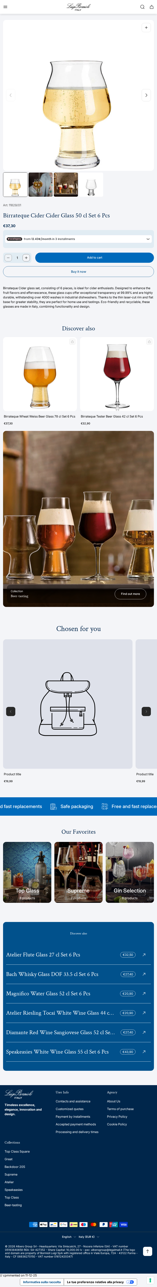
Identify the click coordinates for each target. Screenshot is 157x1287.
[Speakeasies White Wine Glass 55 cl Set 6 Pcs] (78, 1051)
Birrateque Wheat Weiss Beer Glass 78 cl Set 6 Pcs (39, 416)
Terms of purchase (120, 1109)
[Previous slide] (10, 95)
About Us (113, 1101)
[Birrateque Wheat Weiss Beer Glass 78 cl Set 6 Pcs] (40, 374)
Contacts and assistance (73, 1101)
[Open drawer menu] (5, 6)
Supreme (11, 1174)
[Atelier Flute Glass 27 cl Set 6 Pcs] (78, 954)
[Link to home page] (19, 1094)
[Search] (142, 7)
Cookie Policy (117, 1124)
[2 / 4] (40, 184)
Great (8, 1159)
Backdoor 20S (15, 1167)
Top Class (12, 1197)
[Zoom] (146, 27)
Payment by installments (73, 1116)
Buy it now (78, 271)
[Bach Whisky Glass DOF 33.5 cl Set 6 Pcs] (78, 974)
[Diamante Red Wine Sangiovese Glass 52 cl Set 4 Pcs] (78, 1032)
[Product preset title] (67, 704)
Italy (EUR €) (87, 1236)
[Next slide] (146, 95)
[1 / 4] (15, 184)
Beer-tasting (13, 1205)
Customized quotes (69, 1109)
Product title (12, 774)
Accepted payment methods (76, 1124)
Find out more (130, 594)
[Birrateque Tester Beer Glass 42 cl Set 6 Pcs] (117, 374)
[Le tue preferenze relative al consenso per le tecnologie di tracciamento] (150, 1280)
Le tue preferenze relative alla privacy (95, 1282)
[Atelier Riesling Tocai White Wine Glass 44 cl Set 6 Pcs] (78, 1013)
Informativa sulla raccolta (42, 1282)
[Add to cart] (72, 342)
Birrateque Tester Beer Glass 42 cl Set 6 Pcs (112, 416)
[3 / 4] (66, 184)
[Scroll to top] (147, 1251)
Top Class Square (17, 1151)
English (66, 1236)
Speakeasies (14, 1190)
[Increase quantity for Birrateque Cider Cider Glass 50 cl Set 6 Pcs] (26, 257)
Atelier (9, 1182)
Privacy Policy (117, 1116)
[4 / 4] (91, 184)
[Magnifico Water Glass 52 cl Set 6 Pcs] (78, 993)
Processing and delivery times (77, 1132)
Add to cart (94, 257)
